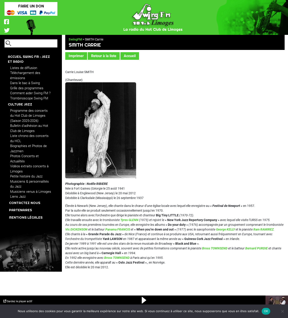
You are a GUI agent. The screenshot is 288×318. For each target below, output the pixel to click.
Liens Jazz (18, 197)
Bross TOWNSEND (214, 248)
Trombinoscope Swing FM (29, 98)
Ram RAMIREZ (263, 229)
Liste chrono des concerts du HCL (29, 138)
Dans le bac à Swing (25, 83)
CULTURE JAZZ (20, 104)
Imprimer (76, 56)
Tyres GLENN (129, 220)
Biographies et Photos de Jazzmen (28, 148)
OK (266, 311)
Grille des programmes (26, 88)
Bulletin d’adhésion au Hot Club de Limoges (29, 128)
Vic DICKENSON (76, 229)
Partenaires (20, 210)
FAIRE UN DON (31, 6)
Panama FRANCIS (117, 229)
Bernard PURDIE (256, 248)
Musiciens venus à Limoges (30, 192)
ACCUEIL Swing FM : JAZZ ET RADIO (29, 59)
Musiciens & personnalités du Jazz (29, 184)
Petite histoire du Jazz (26, 176)
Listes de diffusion (23, 68)
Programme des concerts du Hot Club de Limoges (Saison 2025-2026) (29, 116)
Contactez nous (24, 203)
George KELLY (225, 229)
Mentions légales (26, 217)
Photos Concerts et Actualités (24, 158)
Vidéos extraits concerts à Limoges (29, 168)
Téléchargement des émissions (25, 75)
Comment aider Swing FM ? (30, 93)
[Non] (282, 311)
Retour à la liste (103, 56)
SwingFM (75, 39)
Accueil (130, 56)
